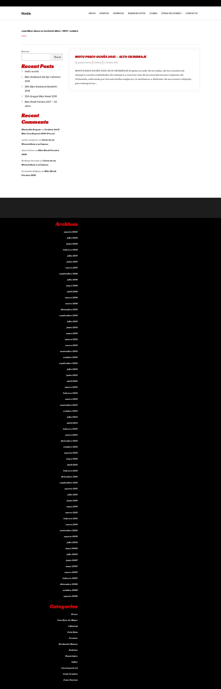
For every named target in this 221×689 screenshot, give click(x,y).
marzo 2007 (71, 572)
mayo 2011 (72, 506)
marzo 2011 (71, 512)
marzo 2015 (71, 339)
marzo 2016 (71, 297)
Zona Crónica (70, 673)
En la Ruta (72, 632)
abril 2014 (72, 381)
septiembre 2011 (69, 482)
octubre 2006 (70, 590)
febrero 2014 (70, 393)
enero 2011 (72, 524)
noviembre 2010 (69, 530)
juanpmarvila (85, 62)
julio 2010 (72, 542)
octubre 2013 (70, 410)
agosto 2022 (71, 231)
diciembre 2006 (69, 584)
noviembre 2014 (69, 351)
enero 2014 (71, 399)
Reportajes (71, 655)
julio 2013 (72, 416)
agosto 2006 (71, 596)
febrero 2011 (70, 518)
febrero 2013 (70, 428)
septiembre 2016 (68, 273)
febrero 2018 (70, 249)
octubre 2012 (70, 446)
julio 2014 (72, 369)
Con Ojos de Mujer (67, 620)
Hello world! (32, 71)
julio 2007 (72, 554)
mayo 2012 (72, 458)
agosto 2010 (71, 536)
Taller (74, 661)
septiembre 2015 (68, 315)
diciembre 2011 (69, 476)
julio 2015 (72, 321)
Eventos (98, 62)
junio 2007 (72, 560)
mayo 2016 (72, 285)
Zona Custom (70, 679)
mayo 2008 (71, 548)
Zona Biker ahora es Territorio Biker (41, 31)
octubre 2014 (70, 357)
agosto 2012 (71, 452)
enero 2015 (71, 345)
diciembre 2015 (69, 309)
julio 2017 (72, 255)
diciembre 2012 (69, 440)
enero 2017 (71, 267)
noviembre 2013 (69, 404)
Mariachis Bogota (31, 129)
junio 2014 (72, 375)
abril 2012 (72, 464)
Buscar (25, 51)
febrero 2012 (70, 470)
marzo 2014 (71, 387)
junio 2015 (72, 327)
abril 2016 (72, 291)
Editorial (73, 626)
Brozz (74, 614)
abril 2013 (72, 422)
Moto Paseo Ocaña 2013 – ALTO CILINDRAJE (110, 57)
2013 (65, 31)
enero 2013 (71, 434)
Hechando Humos (68, 644)
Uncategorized (69, 667)
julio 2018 (72, 237)
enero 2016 (71, 303)
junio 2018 (72, 243)
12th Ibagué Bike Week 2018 (41, 96)
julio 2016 (72, 279)
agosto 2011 (71, 488)
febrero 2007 (70, 578)
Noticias (73, 649)
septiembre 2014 (68, 363)
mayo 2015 (72, 333)
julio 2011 (73, 494)
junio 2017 (72, 261)
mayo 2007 (72, 566)
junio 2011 (72, 500)
